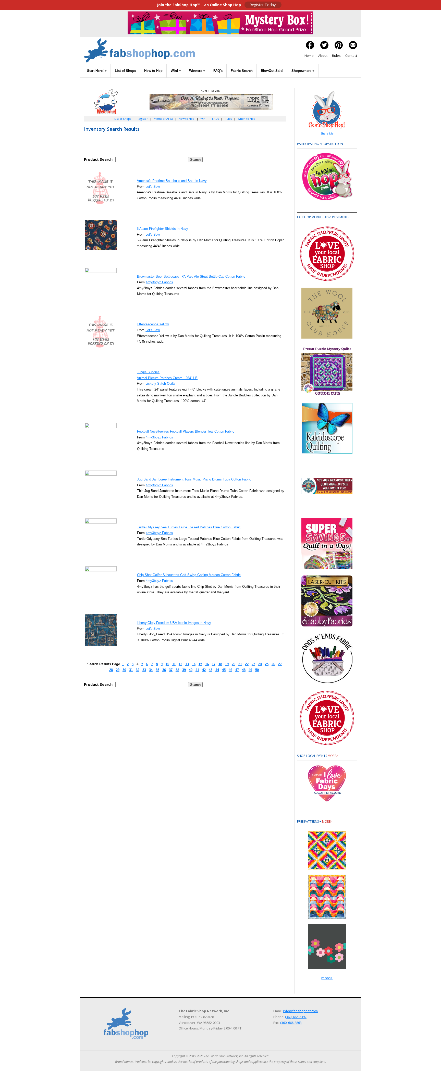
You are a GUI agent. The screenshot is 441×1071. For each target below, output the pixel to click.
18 (220, 664)
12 (180, 664)
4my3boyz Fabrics (159, 282)
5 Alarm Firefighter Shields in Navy (162, 229)
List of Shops (125, 71)
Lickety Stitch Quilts (160, 383)
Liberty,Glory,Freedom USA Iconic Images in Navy (174, 623)
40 (190, 670)
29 (117, 670)
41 (197, 670)
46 (230, 670)
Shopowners (301, 71)
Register (142, 119)
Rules (336, 55)
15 (200, 664)
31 (131, 670)
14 (193, 664)
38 (177, 670)
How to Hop (153, 71)
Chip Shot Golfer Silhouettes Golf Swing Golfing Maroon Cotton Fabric (189, 575)
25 (266, 664)
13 (187, 664)
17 (213, 664)
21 (240, 664)
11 (174, 664)
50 (257, 670)
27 (280, 664)
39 (184, 670)
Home (309, 55)
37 (171, 670)
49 (250, 670)
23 (253, 664)
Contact (351, 55)
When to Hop (246, 119)
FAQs (215, 119)
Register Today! (263, 4)
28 (111, 670)
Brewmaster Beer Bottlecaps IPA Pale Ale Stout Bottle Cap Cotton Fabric (191, 276)
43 (210, 670)
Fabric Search (242, 71)
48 (244, 670)
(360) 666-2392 (296, 1016)
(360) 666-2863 (291, 1022)
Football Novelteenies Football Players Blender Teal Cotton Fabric (185, 431)
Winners (196, 71)
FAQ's (218, 71)
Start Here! (96, 71)
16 (207, 664)
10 (167, 664)
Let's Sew (152, 187)
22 (247, 664)
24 (260, 664)
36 (164, 670)
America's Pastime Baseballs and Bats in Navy (172, 181)
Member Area (163, 119)
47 (237, 670)
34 (151, 670)
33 (144, 670)
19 (227, 664)
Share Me (327, 133)
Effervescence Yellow (153, 324)
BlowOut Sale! (272, 71)
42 (204, 670)
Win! (175, 71)
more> (333, 756)
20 (233, 664)
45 (224, 670)
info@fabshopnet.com (300, 1011)
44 (217, 670)
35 (157, 670)
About (322, 55)
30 (124, 670)
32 (137, 670)
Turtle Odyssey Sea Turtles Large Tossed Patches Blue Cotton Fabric (189, 527)
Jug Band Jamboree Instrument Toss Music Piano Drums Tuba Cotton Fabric (194, 479)
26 (273, 664)
